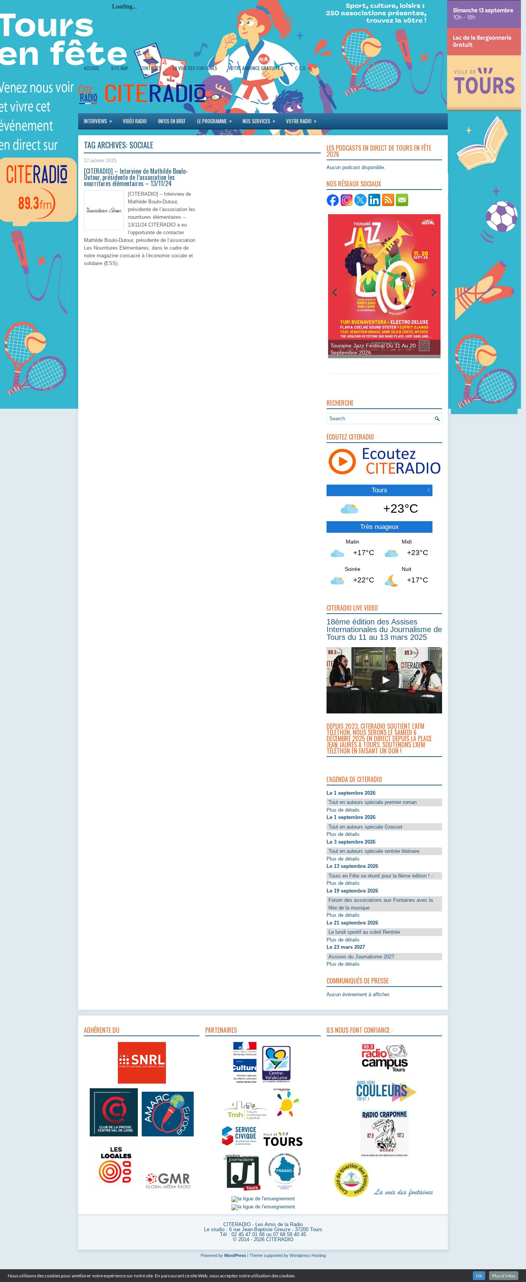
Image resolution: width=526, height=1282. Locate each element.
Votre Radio (301, 121)
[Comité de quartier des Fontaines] (351, 1197)
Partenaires (221, 1030)
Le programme (214, 121)
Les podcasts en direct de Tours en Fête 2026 (379, 151)
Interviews (98, 121)
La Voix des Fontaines (195, 68)
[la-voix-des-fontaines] (403, 1197)
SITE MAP (120, 68)
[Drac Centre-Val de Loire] (244, 1084)
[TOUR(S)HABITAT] (246, 1120)
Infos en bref (172, 121)
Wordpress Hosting (308, 1255)
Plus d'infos (503, 1276)
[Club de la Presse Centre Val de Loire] (114, 1136)
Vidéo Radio (135, 121)
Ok (479, 1276)
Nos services (259, 121)
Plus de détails (343, 810)
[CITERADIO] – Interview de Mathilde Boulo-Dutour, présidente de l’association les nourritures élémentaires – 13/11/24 (136, 177)
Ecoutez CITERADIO (350, 436)
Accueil (91, 68)
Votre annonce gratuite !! (256, 68)
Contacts (150, 68)
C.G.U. (302, 67)
